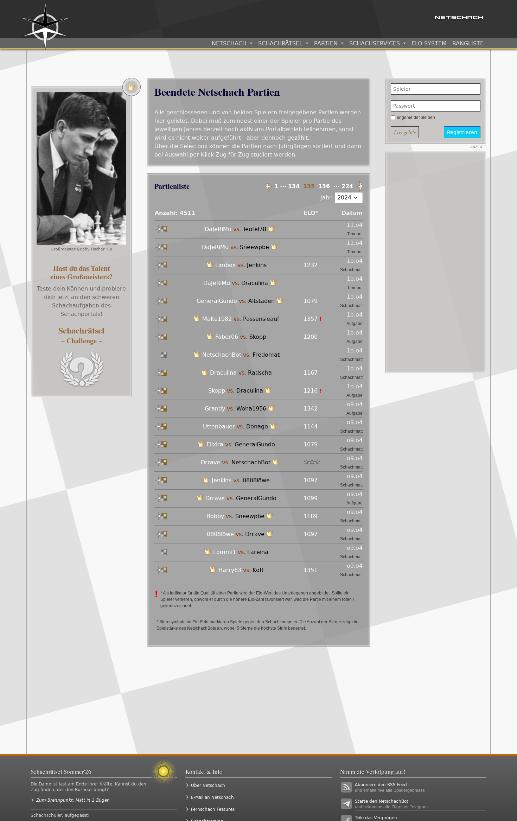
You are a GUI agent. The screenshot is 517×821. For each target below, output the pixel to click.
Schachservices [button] (375, 43)
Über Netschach (208, 785)
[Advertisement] (435, 262)
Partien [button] (326, 43)
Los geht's (405, 132)
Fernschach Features (213, 809)
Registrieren (462, 132)
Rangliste (468, 43)
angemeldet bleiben (416, 117)
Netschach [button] (230, 43)
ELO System (429, 43)
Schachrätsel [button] (281, 43)
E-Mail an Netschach (212, 797)
